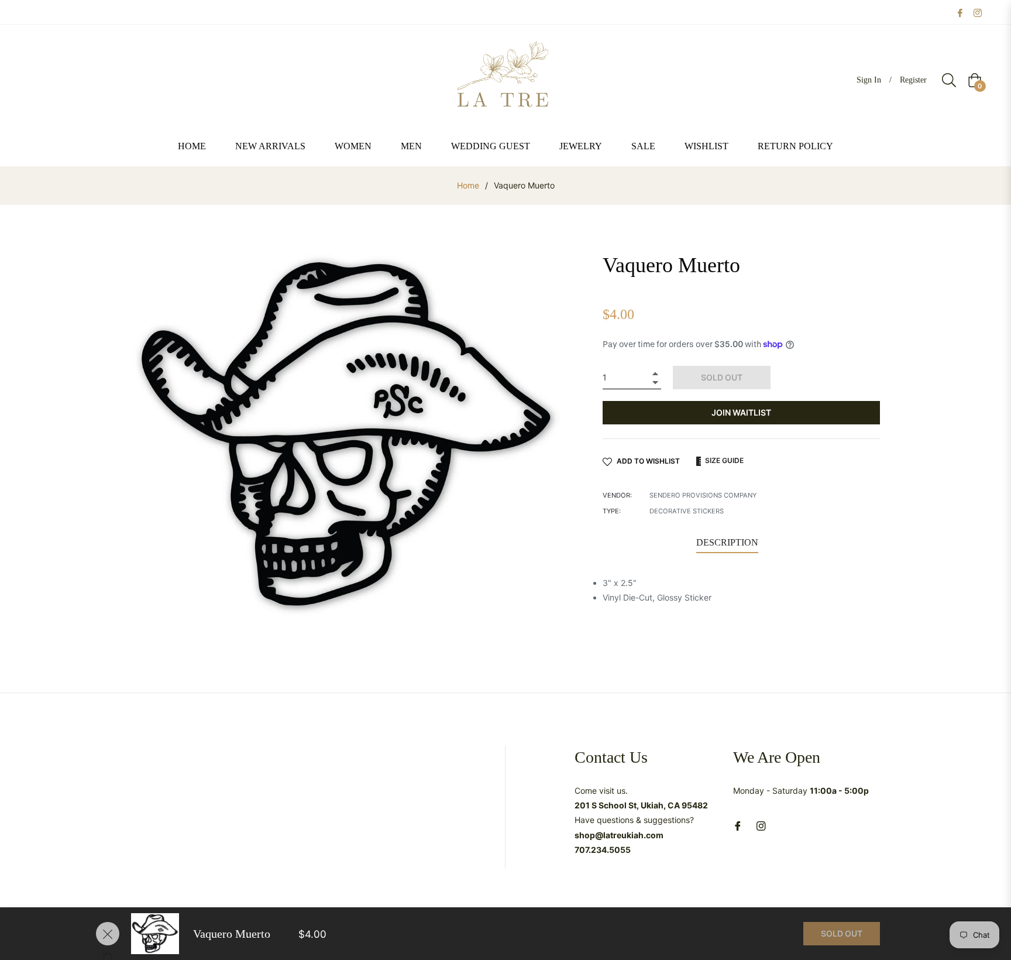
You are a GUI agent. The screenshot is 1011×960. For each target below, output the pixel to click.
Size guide (723, 460)
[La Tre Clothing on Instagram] (978, 12)
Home (468, 185)
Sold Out (841, 933)
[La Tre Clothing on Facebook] (960, 12)
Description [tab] (727, 542)
